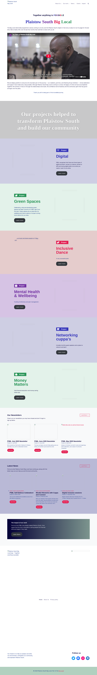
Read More (11, 451)
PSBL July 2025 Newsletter (17, 441)
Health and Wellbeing (18, 490)
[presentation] (18, 431)
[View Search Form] (88, 3)
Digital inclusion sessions (72, 493)
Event (11, 490)
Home (40, 599)
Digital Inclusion (66, 490)
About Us (46, 599)
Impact (84, 3)
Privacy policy (54, 599)
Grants (78, 3)
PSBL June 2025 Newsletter (44, 441)
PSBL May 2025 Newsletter (71, 441)
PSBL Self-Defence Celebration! (22, 493)
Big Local (61, 671)
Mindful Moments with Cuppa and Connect (47, 494)
